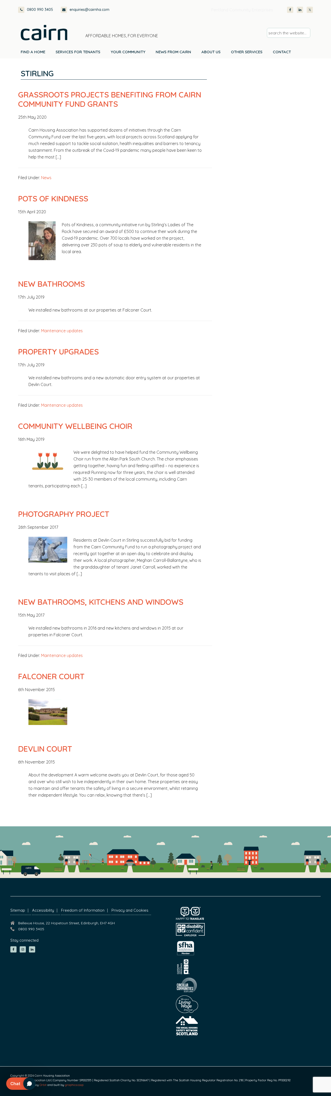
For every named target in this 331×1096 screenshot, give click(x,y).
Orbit (43, 1085)
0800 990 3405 (40, 9)
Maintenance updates (62, 330)
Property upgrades (58, 352)
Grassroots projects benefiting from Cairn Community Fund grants (109, 99)
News (46, 177)
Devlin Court (45, 749)
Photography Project (63, 514)
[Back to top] (299, 1083)
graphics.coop (74, 1085)
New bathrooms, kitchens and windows (100, 602)
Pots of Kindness (53, 198)
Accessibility (43, 910)
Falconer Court (51, 676)
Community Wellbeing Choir (75, 426)
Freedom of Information (82, 910)
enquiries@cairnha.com (89, 9)
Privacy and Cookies (129, 910)
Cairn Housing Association (44, 32)
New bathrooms (51, 284)
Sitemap (17, 910)
